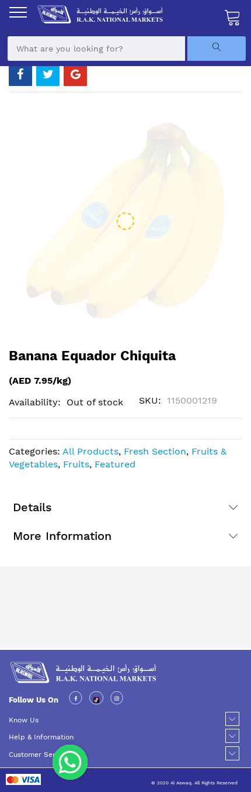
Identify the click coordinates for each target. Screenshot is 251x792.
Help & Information (41, 737)
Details (32, 507)
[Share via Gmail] (75, 74)
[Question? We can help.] (70, 762)
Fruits (76, 464)
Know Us (24, 720)
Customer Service (39, 754)
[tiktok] (96, 700)
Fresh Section (155, 451)
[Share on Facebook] (20, 74)
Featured (115, 464)
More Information (62, 536)
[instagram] (116, 700)
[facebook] (75, 700)
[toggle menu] (18, 12)
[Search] (216, 48)
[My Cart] (233, 17)
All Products (90, 451)
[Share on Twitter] (48, 74)
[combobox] (96, 48)
